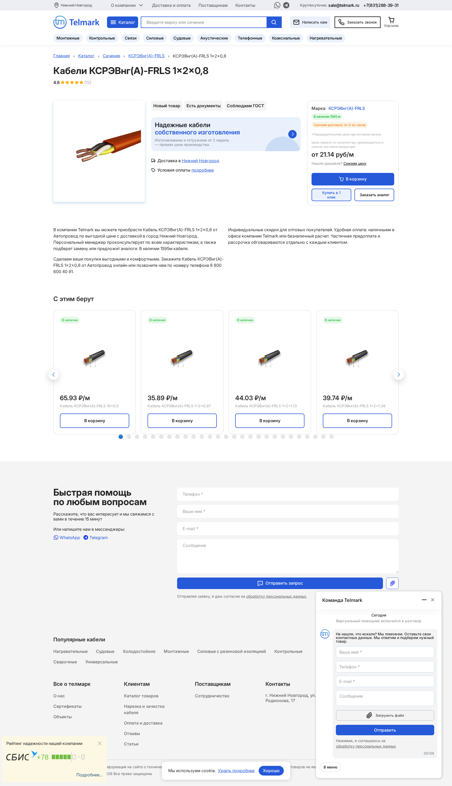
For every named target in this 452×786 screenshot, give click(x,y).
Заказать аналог (374, 195)
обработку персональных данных (276, 596)
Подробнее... (89, 774)
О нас (59, 695)
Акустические (214, 38)
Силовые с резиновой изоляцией (231, 651)
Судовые (182, 38)
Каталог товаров (141, 695)
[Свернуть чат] (424, 599)
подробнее (202, 170)
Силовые (155, 38)
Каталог (126, 22)
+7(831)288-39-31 (381, 5)
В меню (330, 767)
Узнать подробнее (236, 770)
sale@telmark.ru (343, 5)
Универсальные (101, 661)
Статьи (131, 744)
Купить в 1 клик (331, 194)
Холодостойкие (139, 651)
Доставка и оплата (171, 5)
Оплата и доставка (143, 723)
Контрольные (102, 38)
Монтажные (68, 38)
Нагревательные (326, 38)
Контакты (245, 5)
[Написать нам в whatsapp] (277, 5)
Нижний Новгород (76, 5)
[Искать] (274, 22)
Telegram (98, 537)
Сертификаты (67, 706)
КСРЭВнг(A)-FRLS (347, 108)
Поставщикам (213, 5)
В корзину (356, 179)
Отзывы (132, 733)
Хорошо (271, 770)
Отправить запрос (284, 583)
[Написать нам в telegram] (286, 5)
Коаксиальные (286, 38)
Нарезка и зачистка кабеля (144, 709)
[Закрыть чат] (432, 599)
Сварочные (65, 661)
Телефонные (250, 38)
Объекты (62, 716)
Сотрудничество (212, 695)
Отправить (385, 730)
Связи (131, 38)
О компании (123, 5)
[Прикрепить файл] (392, 583)
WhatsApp (70, 537)
